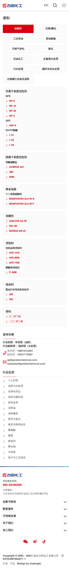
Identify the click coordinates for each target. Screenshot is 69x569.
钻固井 (18, 29)
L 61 (11, 135)
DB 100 (13, 226)
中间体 (12, 452)
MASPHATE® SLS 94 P (21, 204)
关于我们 (8, 523)
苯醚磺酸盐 (11, 162)
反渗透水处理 (50, 59)
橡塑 (10, 436)
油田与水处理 (15, 386)
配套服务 (8, 509)
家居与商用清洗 (16, 425)
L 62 (11, 140)
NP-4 (12, 116)
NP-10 (12, 106)
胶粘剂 (12, 441)
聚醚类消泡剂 (12, 268)
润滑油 (12, 408)
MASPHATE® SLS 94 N (21, 199)
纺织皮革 (13, 403)
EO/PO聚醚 (12, 130)
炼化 (50, 49)
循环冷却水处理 (50, 69)
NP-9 (12, 101)
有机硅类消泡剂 (14, 248)
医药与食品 (14, 419)
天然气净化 (18, 49)
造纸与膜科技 (15, 397)
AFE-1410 (14, 253)
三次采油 (18, 39)
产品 (12, 564)
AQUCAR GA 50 (18, 221)
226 (11, 295)
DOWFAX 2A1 (16, 167)
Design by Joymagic (29, 564)
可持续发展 (9, 516)
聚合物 (12, 447)
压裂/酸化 (50, 29)
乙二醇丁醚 (15, 317)
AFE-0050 (14, 258)
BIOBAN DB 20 (17, 231)
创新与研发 (9, 502)
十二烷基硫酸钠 (14, 194)
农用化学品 (14, 392)
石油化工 (18, 59)
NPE (8, 96)
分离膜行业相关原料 (18, 79)
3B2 (11, 172)
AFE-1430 (14, 263)
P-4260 (13, 273)
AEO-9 (12, 126)
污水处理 (18, 69)
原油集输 (51, 39)
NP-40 (12, 111)
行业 (5, 564)
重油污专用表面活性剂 (17, 290)
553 (11, 300)
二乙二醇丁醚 (16, 322)
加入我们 (8, 530)
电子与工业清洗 (16, 458)
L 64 (11, 145)
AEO (8, 121)
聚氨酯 (12, 430)
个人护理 (13, 381)
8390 (11, 177)
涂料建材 (13, 414)
